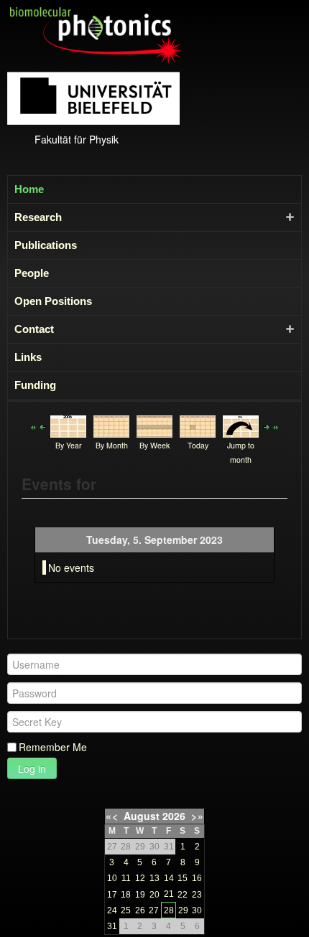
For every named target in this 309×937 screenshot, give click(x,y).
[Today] (198, 425)
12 (140, 878)
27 (154, 910)
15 (182, 878)
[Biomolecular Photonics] (96, 34)
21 (169, 894)
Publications (45, 245)
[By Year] (68, 425)
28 (169, 910)
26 (140, 910)
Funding (35, 385)
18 (126, 895)
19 (140, 895)
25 (126, 910)
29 (183, 910)
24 (112, 910)
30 (197, 910)
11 (126, 878)
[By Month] (111, 425)
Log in (32, 768)
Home (29, 189)
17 (112, 895)
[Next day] (266, 426)
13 (154, 878)
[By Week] (154, 425)
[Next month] (275, 426)
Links (28, 357)
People (31, 273)
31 (112, 926)
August (142, 816)
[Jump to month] (241, 425)
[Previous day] (42, 426)
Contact (34, 329)
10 (112, 878)
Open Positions (53, 301)
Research (38, 217)
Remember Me (53, 747)
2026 (173, 816)
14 (169, 878)
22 (182, 895)
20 (154, 895)
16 (197, 878)
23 (197, 895)
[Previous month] (33, 426)
